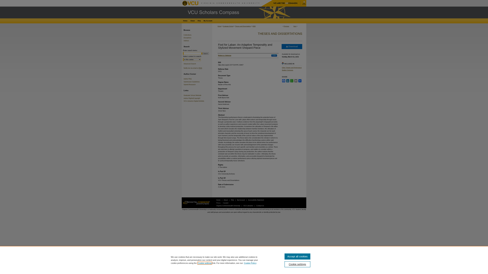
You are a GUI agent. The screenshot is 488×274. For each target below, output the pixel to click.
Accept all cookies (297, 256)
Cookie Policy (250, 263)
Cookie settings (205, 263)
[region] (244, 260)
